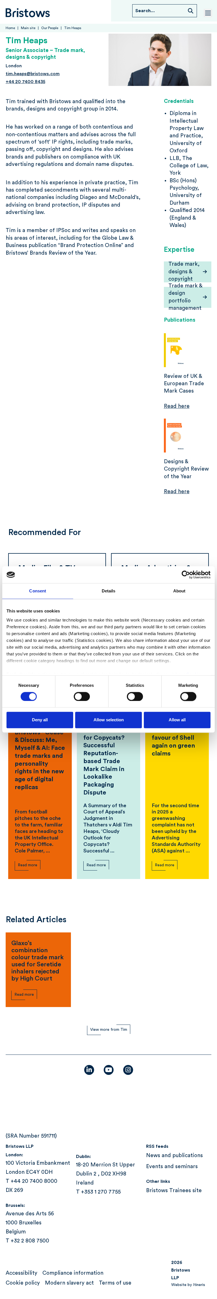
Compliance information (72, 1273)
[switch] (82, 696)
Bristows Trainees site (174, 1190)
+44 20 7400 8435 (25, 81)
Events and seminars (172, 1166)
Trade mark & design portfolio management (185, 297)
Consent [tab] (37, 590)
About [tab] (179, 590)
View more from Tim (108, 1030)
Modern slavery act (69, 1283)
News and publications (174, 1155)
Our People (49, 28)
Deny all (40, 720)
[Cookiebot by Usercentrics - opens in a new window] (186, 574)
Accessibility (21, 1273)
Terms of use (115, 1283)
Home (10, 28)
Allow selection (109, 720)
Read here (177, 406)
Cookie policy (23, 1283)
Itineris (199, 1285)
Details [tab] (109, 590)
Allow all (177, 720)
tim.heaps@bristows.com (33, 74)
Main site (28, 28)
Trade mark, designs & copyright (183, 271)
